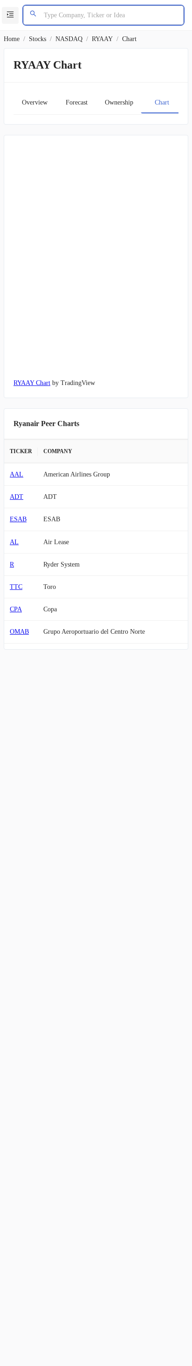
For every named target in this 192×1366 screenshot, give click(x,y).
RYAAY (102, 38)
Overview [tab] (35, 102)
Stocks (37, 38)
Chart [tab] (162, 102)
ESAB (18, 519)
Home (12, 38)
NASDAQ (68, 38)
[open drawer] (10, 15)
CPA (16, 609)
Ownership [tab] (119, 102)
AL (14, 542)
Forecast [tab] (77, 102)
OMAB (19, 631)
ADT (16, 496)
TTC (16, 586)
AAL (16, 474)
